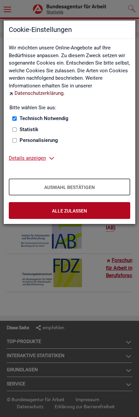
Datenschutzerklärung (39, 93)
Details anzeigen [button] (27, 158)
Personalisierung (39, 140)
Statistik (29, 129)
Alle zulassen (69, 211)
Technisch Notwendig (44, 118)
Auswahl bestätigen (69, 187)
